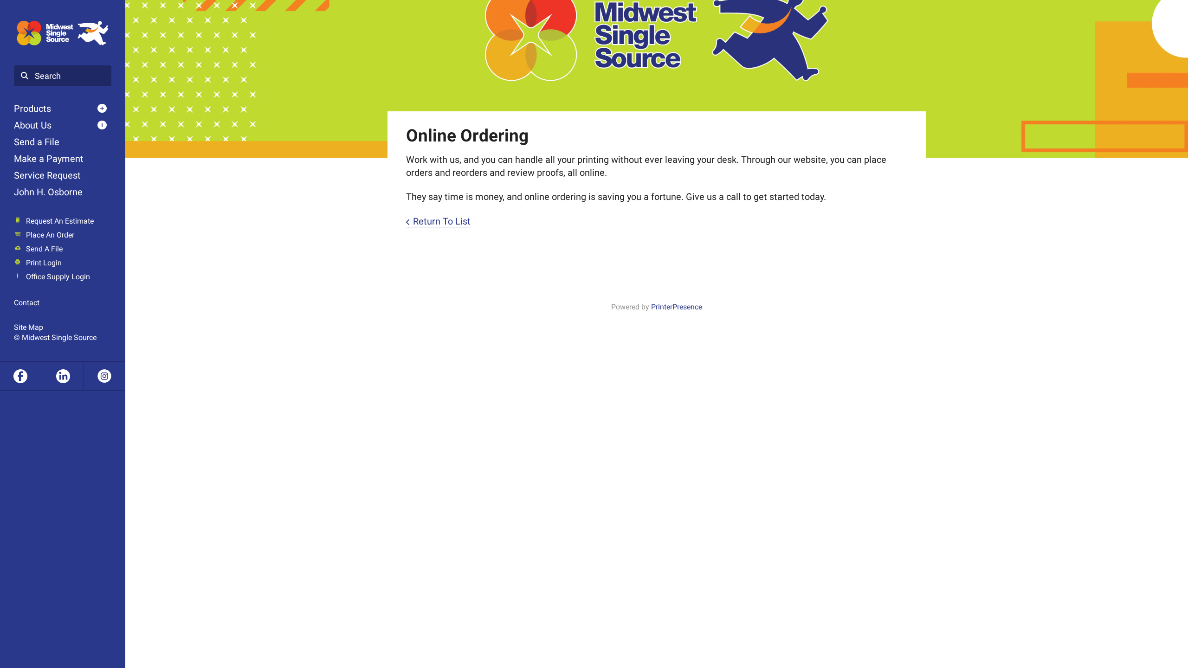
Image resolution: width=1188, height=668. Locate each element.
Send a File (36, 142)
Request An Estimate (60, 221)
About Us (33, 125)
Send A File (44, 248)
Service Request (47, 175)
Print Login (44, 262)
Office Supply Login (58, 276)
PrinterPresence (676, 306)
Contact (26, 302)
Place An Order (50, 235)
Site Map (28, 327)
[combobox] (62, 76)
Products (32, 108)
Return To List (442, 221)
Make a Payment (49, 158)
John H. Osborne (48, 192)
